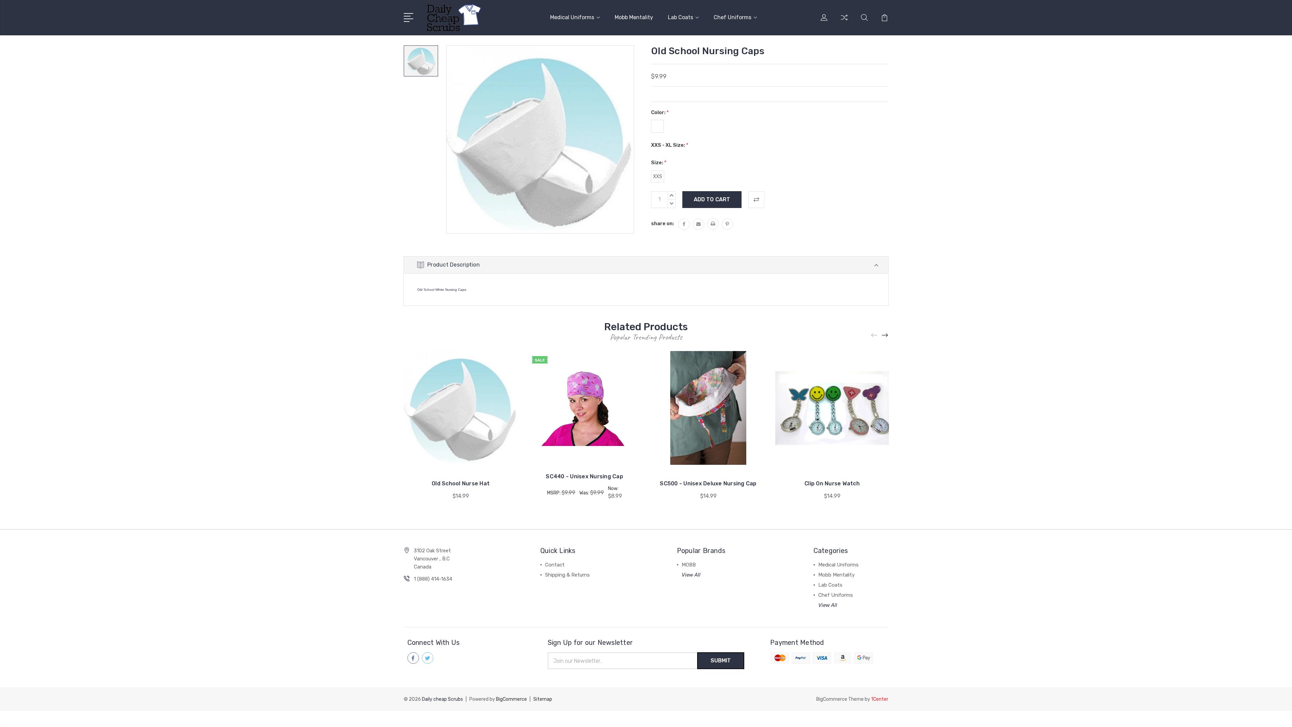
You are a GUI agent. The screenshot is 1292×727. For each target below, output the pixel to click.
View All (691, 575)
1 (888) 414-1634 (433, 579)
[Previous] (874, 335)
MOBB (689, 565)
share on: (662, 223)
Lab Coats (680, 17)
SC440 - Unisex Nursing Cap (584, 476)
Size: (659, 163)
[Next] (885, 335)
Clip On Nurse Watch (832, 483)
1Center (879, 699)
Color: (660, 112)
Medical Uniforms (572, 17)
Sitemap (542, 699)
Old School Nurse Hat (461, 483)
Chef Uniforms (732, 17)
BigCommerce (511, 699)
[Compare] (844, 21)
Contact (555, 565)
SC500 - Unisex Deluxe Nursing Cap (708, 483)
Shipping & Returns (567, 575)
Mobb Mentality (634, 17)
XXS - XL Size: (669, 145)
